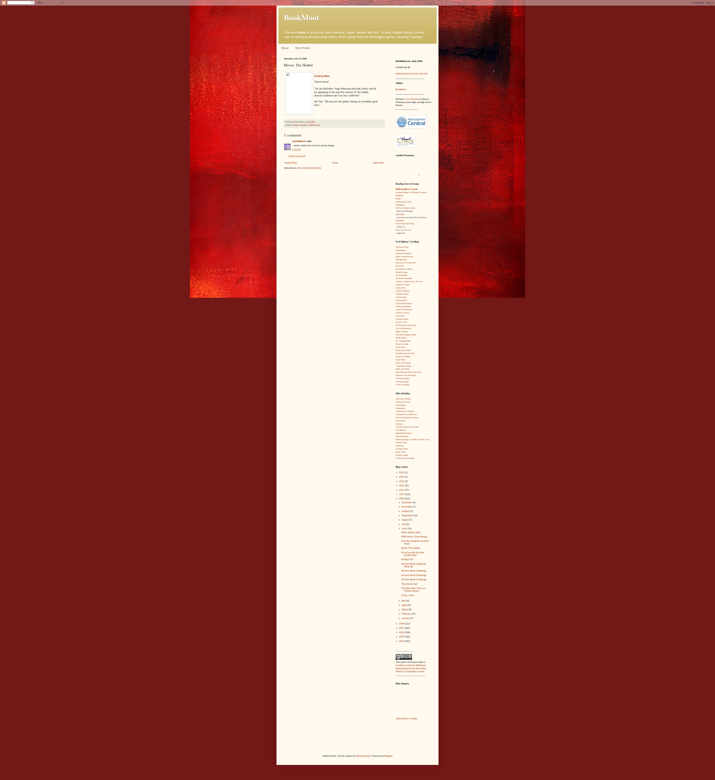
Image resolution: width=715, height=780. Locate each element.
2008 (402, 623)
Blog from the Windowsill (406, 263)
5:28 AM (296, 150)
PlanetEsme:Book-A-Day (405, 353)
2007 (402, 628)
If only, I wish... (408, 595)
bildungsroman (401, 260)
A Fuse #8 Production (404, 310)
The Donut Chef (409, 584)
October (406, 511)
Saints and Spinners (403, 363)
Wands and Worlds (402, 369)
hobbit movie (314, 125)
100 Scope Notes (402, 247)
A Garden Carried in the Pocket (407, 427)
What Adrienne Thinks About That (408, 372)
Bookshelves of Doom (404, 269)
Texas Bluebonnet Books (405, 224)
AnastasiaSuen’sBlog (403, 253)
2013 (402, 481)
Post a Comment (297, 156)
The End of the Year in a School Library (413, 589)
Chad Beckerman (402, 436)
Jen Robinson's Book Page (406, 325)
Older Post (378, 163)
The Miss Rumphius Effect (406, 335)
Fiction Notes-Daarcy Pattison (407, 418)
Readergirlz (400, 220)
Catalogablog (401, 405)
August (405, 520)
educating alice (401, 300)
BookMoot (401, 89)
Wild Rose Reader (402, 378)
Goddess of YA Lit (403, 313)
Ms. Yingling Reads (403, 341)
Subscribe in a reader (406, 718)
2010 (402, 494)
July (404, 524)
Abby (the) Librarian (403, 399)
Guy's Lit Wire (401, 322)
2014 (402, 477)
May (404, 600)
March (405, 609)
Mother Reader (401, 338)
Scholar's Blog (401, 442)
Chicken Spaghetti (402, 291)
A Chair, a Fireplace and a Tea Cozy (409, 281)
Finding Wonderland (403, 306)
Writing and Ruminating (405, 458)
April (404, 605)
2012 (402, 485)
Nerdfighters (400, 205)
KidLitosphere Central (406, 189)
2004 (402, 641)
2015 (402, 472)
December (407, 502)
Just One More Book (403, 328)
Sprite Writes (401, 452)
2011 (402, 490)
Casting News (322, 76)
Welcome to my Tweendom (406, 375)
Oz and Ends (400, 347)
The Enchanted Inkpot (404, 303)
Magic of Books (402, 332)
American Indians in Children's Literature (411, 192)
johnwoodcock (363, 756)
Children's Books (402, 294)
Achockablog (400, 250)
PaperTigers (400, 214)
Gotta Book (400, 316)
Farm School (400, 421)
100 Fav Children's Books (405, 208)
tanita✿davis (299, 141)
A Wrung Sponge (402, 382)
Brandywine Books (403, 402)
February (406, 613)
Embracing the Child (403, 202)
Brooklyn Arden (402, 272)
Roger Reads (400, 360)
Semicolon (400, 446)
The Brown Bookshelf (404, 278)
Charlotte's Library (403, 285)
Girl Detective (401, 430)
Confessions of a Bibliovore (406, 414)
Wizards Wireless (402, 455)
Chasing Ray (400, 408)
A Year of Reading (402, 385)
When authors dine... (411, 532)
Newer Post (291, 163)
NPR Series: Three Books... (415, 536)
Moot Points (302, 48)
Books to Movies (300, 125)
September (407, 515)
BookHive (399, 195)
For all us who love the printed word (412, 553)
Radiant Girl (407, 559)
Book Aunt (400, 266)
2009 (402, 498)
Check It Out (400, 288)
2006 (402, 632)
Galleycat (399, 424)
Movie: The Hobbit (410, 548)
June (404, 528)
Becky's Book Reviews (404, 257)
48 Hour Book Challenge (413, 571)
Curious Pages (401, 297)
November (407, 506)
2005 (402, 636)
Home (285, 48)
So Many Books (402, 449)
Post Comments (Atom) (309, 168)
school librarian (412, 99)
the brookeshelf (401, 275)
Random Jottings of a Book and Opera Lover (412, 439)
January (406, 618)
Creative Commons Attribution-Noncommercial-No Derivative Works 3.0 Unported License (411, 668)
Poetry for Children (403, 356)
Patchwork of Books (403, 350)
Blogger (388, 756)
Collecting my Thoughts (405, 411)
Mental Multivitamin (403, 433)
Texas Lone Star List (403, 230)
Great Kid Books (402, 319)
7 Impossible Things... (404, 366)
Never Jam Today (402, 344)
